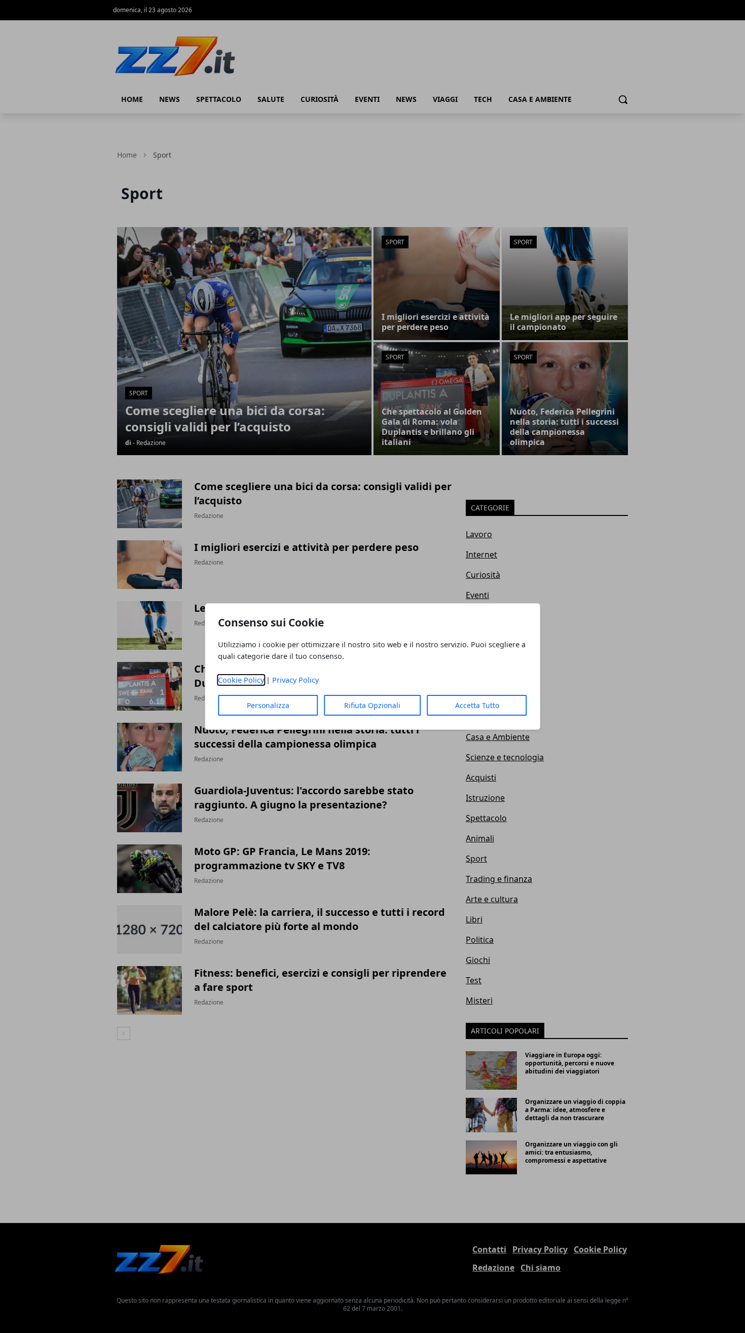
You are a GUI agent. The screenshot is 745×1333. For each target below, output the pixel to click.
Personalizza (268, 705)
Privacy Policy (295, 680)
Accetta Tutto (477, 705)
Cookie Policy (241, 680)
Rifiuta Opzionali (372, 705)
